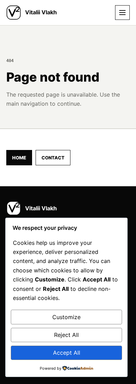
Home (19, 157)
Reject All (66, 334)
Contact (53, 157)
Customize (66, 317)
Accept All (66, 352)
